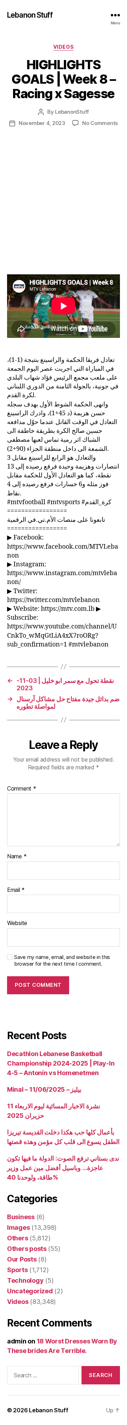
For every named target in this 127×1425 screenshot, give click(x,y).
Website (17, 923)
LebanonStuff (72, 111)
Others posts (27, 1248)
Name (16, 856)
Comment (21, 789)
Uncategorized (30, 1291)
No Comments (100, 123)
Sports (17, 1270)
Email (16, 890)
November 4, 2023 (42, 123)
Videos (63, 47)
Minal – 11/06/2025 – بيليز (44, 1089)
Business (21, 1217)
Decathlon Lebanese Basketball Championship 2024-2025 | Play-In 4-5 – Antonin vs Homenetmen (60, 1063)
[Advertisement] (63, 208)
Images (18, 1227)
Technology (25, 1280)
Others (17, 1238)
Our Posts (22, 1259)
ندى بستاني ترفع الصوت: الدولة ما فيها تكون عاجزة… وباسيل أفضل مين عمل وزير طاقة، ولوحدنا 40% (63, 1168)
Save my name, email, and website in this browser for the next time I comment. (62, 960)
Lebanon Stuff (30, 15)
